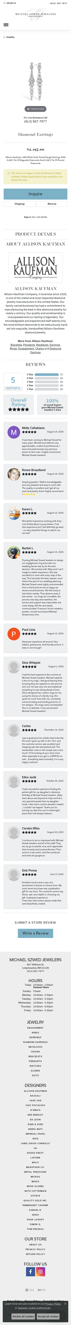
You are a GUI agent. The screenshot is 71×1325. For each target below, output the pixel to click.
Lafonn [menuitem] (35, 1158)
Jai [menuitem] (36, 1148)
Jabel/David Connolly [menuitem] (35, 1143)
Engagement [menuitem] (35, 1028)
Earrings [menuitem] (35, 1037)
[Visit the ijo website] (42, 1290)
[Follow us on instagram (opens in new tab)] (40, 1271)
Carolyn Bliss (31, 828)
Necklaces (42, 344)
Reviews (35, 365)
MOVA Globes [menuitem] (35, 1186)
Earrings (55, 344)
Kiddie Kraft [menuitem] (35, 1153)
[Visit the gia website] (29, 1290)
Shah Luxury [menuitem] (35, 1219)
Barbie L (27, 548)
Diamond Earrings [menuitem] (35, 1042)
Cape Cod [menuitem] (35, 1100)
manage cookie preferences (34, 1307)
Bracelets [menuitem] (35, 1056)
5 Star (30, 374)
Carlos (26, 726)
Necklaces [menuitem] (35, 1047)
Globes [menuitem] (35, 1071)
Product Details (35, 234)
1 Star (30, 389)
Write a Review (35, 933)
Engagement (26, 348)
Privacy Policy (35, 1249)
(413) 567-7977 (35, 121)
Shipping (20, 204)
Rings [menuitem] (35, 1033)
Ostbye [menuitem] (35, 1196)
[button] (10, 3)
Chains (39, 348)
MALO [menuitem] (35, 1162)
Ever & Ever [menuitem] (35, 1124)
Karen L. (27, 509)
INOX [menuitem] (35, 1139)
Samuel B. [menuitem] (35, 1210)
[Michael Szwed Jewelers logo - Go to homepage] (35, 14)
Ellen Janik (29, 777)
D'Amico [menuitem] (35, 1110)
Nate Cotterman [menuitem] (35, 1191)
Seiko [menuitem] (35, 1215)
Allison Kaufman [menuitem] (35, 1091)
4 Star (30, 378)
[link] (58, 3)
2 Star (30, 385)
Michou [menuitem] (35, 1177)
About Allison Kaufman (35, 244)
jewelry (10, 37)
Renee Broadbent (34, 470)
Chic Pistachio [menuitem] (35, 1105)
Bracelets (16, 344)
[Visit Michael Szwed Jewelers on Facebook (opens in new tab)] (30, 1271)
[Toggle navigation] (6, 25)
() (61, 374)
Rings (13, 348)
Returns (52, 204)
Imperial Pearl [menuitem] (35, 1134)
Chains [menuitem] (35, 1052)
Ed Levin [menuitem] (35, 1119)
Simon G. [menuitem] (35, 1224)
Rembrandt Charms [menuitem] (35, 1205)
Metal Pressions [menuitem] (35, 1172)
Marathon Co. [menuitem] (35, 1167)
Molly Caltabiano (33, 428)
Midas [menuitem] (36, 1181)
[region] (35, 81)
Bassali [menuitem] (35, 1096)
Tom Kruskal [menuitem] (35, 1229)
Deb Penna (29, 870)
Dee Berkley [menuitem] (36, 1115)
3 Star (30, 382)
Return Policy (35, 1254)
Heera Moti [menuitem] (35, 1129)
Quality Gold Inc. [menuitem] (35, 1200)
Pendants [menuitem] (35, 1061)
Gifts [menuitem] (35, 1075)
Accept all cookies (48, 1316)
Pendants (29, 344)
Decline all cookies (23, 1316)
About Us (35, 1245)
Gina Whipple (31, 662)
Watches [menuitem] (35, 1066)
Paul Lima (28, 629)
